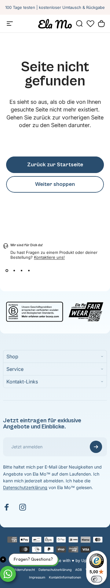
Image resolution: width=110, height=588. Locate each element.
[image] (55, 311)
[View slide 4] (28, 270)
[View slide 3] (21, 270)
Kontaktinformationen (65, 577)
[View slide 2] (14, 270)
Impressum (37, 577)
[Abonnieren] (96, 447)
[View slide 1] (6, 270)
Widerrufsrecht (24, 570)
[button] (90, 23)
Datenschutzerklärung (25, 487)
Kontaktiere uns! (49, 257)
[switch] (96, 579)
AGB (78, 570)
